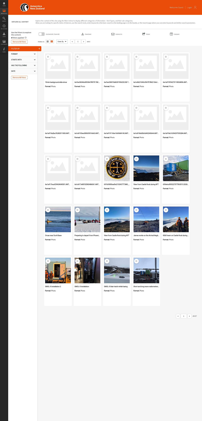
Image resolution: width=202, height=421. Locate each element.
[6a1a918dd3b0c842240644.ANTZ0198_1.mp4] (146, 117)
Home (4, 6)
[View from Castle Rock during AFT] (146, 168)
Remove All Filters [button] (19, 42)
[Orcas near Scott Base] (58, 219)
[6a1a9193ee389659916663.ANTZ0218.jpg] (87, 117)
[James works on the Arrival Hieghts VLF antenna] (146, 219)
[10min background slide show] (58, 66)
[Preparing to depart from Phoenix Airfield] (87, 219)
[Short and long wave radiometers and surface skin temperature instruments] (146, 270)
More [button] (4, 52)
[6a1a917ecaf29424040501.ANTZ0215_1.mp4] (58, 168)
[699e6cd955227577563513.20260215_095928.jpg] (176, 168)
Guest (180, 7)
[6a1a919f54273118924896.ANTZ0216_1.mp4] (176, 66)
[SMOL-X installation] (87, 270)
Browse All (4, 13)
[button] (116, 34)
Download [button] (86, 34)
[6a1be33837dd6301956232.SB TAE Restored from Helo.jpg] (117, 66)
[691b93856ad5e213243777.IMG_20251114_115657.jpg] (117, 168)
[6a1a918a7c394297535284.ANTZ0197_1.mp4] (176, 117)
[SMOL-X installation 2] (58, 270)
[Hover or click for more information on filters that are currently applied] (26, 38)
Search (4, 21)
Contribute (4, 44)
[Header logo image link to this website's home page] (32, 4)
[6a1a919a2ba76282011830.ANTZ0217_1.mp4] (58, 117)
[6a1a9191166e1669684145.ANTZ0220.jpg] (117, 117)
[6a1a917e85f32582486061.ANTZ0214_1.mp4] (87, 168)
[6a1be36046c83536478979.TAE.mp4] (87, 66)
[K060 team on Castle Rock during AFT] (176, 219)
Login (4, 36)
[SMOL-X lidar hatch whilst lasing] (117, 270)
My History (4, 29)
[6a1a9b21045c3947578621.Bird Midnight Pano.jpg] (146, 66)
